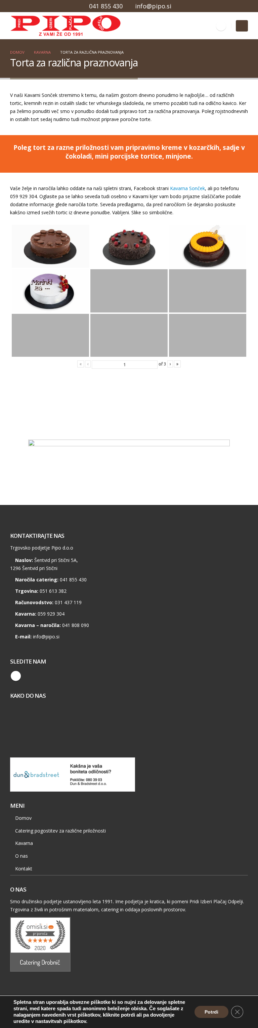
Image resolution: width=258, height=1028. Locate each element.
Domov (23, 818)
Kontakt (23, 868)
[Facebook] (221, 26)
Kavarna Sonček (187, 188)
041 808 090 (75, 625)
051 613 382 (53, 591)
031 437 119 (68, 602)
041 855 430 (106, 6)
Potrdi (211, 1012)
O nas (21, 856)
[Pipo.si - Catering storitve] (28, 26)
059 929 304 (51, 614)
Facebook (16, 676)
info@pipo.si (153, 6)
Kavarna (24, 843)
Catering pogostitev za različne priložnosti (60, 830)
